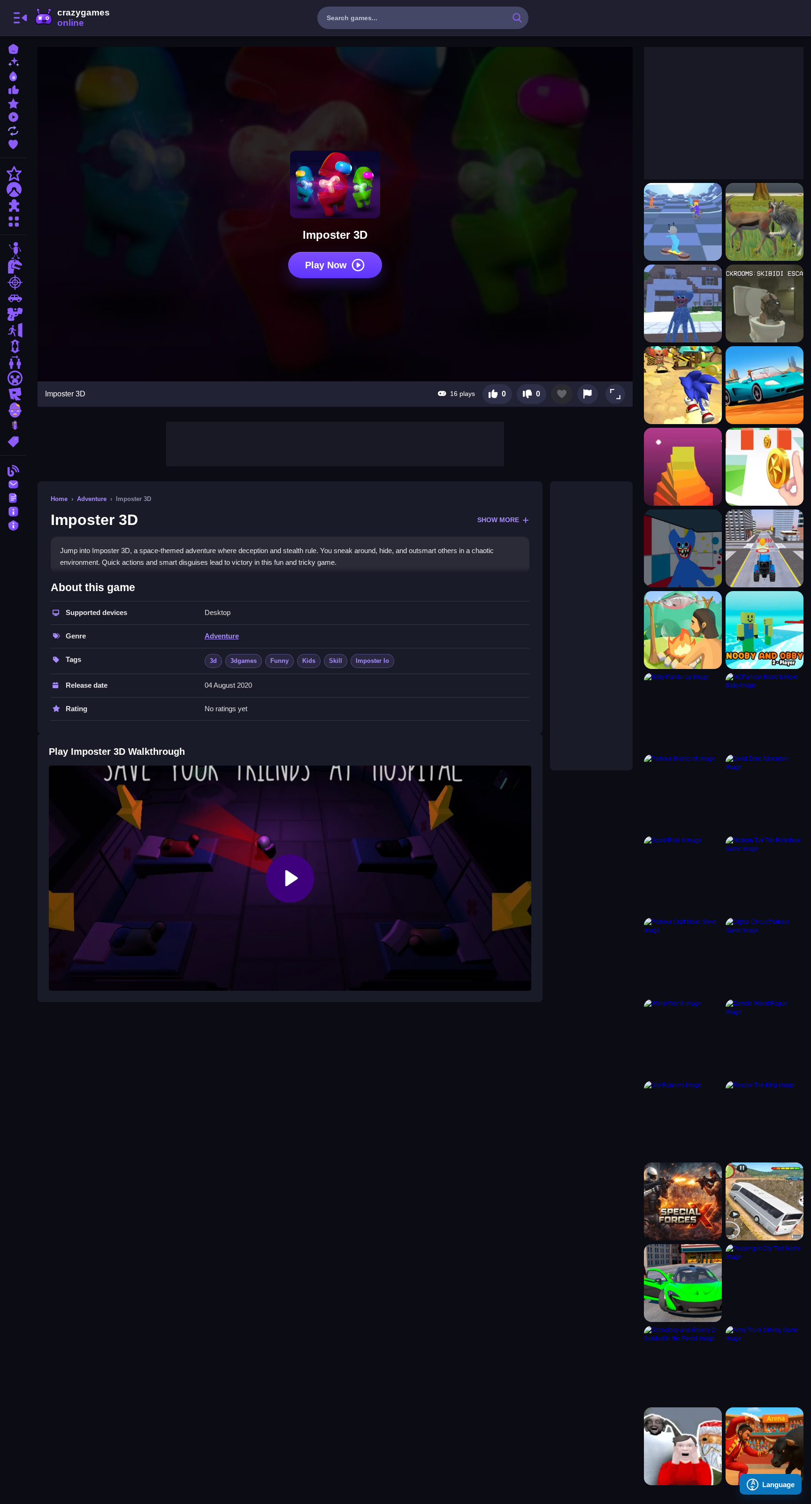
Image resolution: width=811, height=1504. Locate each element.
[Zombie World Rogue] (764, 1038)
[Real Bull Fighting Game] (764, 1446)
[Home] (13, 48)
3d (213, 660)
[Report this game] (587, 394)
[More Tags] (13, 441)
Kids (308, 660)
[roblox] (13, 394)
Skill (335, 660)
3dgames (243, 660)
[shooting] (13, 282)
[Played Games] (13, 116)
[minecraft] (13, 378)
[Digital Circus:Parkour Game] (764, 956)
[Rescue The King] (764, 1120)
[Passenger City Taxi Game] (764, 1283)
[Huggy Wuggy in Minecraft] (683, 303)
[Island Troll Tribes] (683, 630)
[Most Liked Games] (13, 89)
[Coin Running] (764, 467)
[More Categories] (13, 220)
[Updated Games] (13, 130)
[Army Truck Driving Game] (764, 1365)
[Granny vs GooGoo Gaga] (683, 1446)
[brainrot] (13, 426)
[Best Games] (13, 75)
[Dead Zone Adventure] (764, 793)
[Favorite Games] (13, 143)
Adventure (92, 498)
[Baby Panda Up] (683, 712)
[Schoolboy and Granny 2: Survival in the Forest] (683, 1365)
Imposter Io (372, 660)
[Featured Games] (13, 102)
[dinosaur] (13, 266)
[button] (615, 394)
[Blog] (13, 470)
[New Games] (13, 61)
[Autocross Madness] (764, 385)
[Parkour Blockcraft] (683, 793)
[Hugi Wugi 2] (683, 548)
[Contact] (13, 483)
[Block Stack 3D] (683, 467)
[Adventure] (13, 189)
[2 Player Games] (13, 362)
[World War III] (683, 1038)
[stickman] (13, 250)
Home (59, 498)
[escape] (13, 330)
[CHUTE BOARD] (683, 222)
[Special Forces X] (683, 1201)
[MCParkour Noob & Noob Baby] (764, 712)
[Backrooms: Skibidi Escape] (764, 303)
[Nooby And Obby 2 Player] (764, 630)
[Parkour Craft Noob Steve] (683, 956)
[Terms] (13, 497)
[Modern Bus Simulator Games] (764, 1201)
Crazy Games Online (72, 18)
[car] (13, 298)
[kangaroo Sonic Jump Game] (683, 385)
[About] (13, 510)
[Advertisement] (335, 443)
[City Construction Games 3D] (764, 548)
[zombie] (13, 410)
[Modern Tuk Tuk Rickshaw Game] (764, 875)
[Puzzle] (13, 205)
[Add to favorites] (562, 394)
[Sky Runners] (683, 1120)
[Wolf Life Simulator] (764, 222)
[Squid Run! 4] (683, 875)
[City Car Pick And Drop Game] (683, 1283)
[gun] (13, 314)
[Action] (13, 174)
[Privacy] (13, 524)
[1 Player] (13, 346)
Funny (279, 660)
